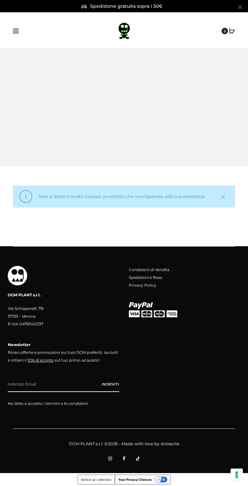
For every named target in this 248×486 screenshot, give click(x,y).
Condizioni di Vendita (149, 269)
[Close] (240, 6)
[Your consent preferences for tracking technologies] (237, 475)
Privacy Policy (142, 285)
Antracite (170, 443)
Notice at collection (96, 479)
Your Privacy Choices (135, 479)
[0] (232, 31)
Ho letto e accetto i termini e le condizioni (48, 403)
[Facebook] (124, 458)
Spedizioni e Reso (145, 277)
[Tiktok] (138, 458)
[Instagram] (110, 458)
